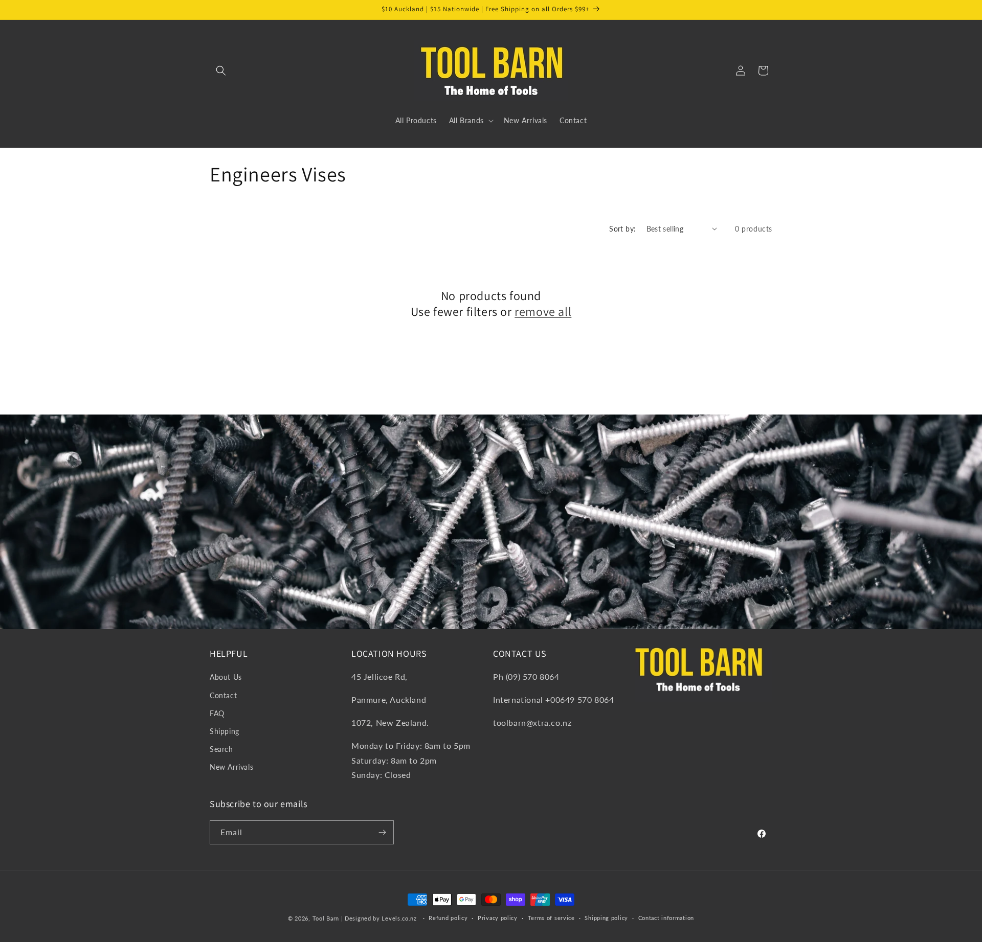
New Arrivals (231, 767)
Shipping (224, 731)
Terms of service (551, 917)
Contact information (666, 917)
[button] (221, 70)
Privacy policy (498, 917)
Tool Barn (326, 918)
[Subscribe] (382, 832)
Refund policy (448, 917)
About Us (226, 677)
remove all (543, 311)
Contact (223, 695)
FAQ (217, 713)
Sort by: (622, 228)
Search (221, 749)
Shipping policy (606, 917)
